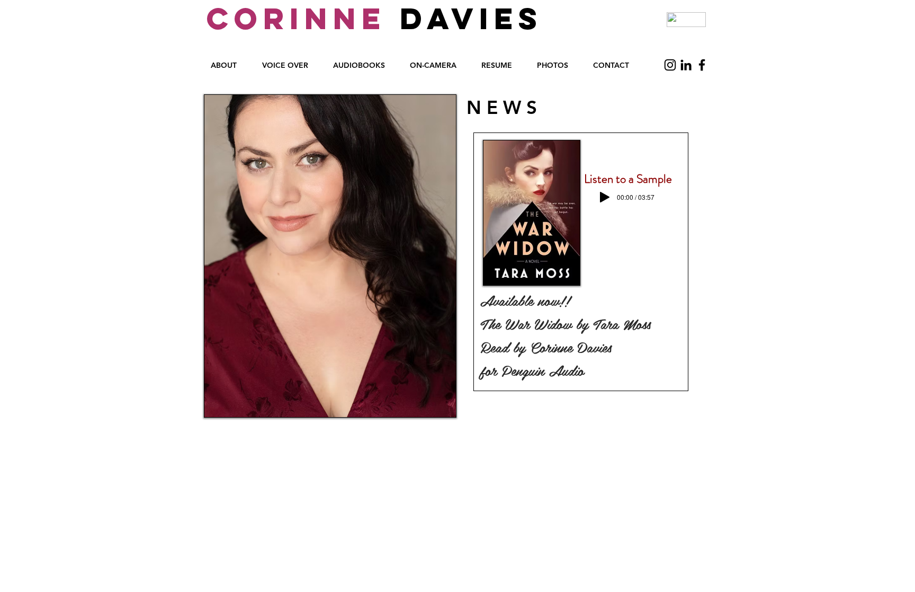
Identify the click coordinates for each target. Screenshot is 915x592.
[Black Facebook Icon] (702, 65)
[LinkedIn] (686, 65)
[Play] (604, 197)
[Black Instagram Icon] (670, 65)
